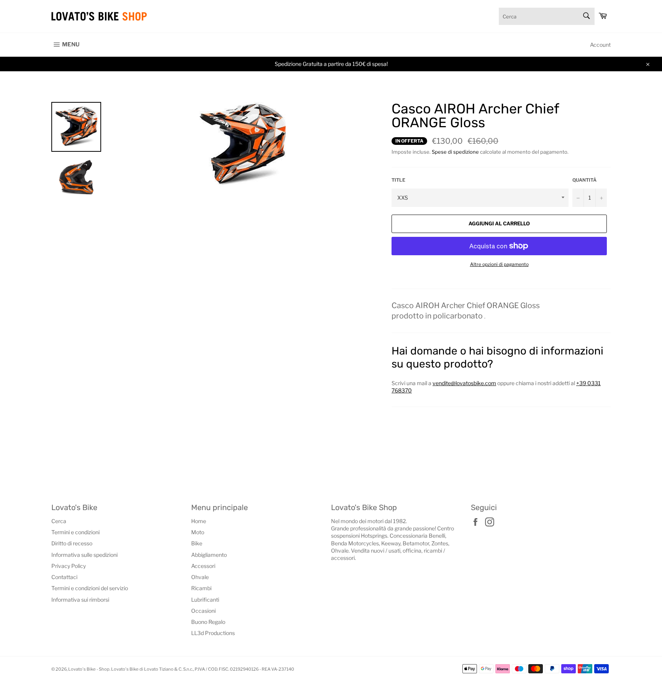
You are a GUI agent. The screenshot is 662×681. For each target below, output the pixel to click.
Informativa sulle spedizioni (84, 554)
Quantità (584, 180)
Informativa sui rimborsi (80, 599)
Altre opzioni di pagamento (499, 264)
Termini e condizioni (75, 532)
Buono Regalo (208, 622)
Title (398, 180)
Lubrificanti (205, 599)
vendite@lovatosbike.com (464, 383)
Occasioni (203, 610)
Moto (197, 532)
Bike (196, 543)
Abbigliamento (209, 554)
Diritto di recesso (71, 543)
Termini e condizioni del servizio (89, 588)
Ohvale (200, 577)
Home (198, 521)
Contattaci (64, 577)
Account (600, 44)
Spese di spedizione (455, 152)
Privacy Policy (68, 566)
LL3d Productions (213, 633)
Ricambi (201, 588)
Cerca (58, 521)
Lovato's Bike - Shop (89, 669)
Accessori (203, 566)
